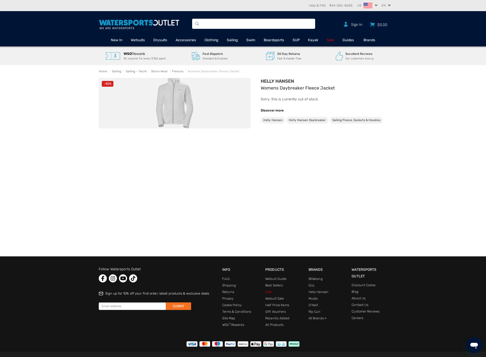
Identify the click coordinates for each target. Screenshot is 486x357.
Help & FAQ (317, 5)
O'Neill (313, 305)
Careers (357, 318)
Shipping (229, 285)
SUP (296, 40)
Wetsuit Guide (275, 279)
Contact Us (360, 305)
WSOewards (233, 325)
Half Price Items (277, 305)
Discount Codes (363, 285)
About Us (359, 298)
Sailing (232, 40)
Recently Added (277, 318)
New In (117, 40)
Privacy (228, 298)
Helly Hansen (277, 81)
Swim (250, 40)
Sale (330, 40)
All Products (274, 325)
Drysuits (160, 40)
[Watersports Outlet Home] (139, 23)
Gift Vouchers (275, 312)
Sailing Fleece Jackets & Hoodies (356, 120)
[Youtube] (123, 278)
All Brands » (318, 318)
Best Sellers (274, 285)
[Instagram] (113, 278)
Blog (355, 292)
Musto (313, 298)
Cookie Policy (232, 305)
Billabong (316, 279)
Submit (178, 306)
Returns (228, 292)
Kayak (313, 40)
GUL (312, 285)
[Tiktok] (133, 278)
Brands (369, 40)
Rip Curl (314, 312)
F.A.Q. (226, 279)
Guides (348, 40)
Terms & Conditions (236, 312)
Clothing (211, 40)
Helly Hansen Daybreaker (307, 120)
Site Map (228, 318)
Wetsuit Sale (274, 298)
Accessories (186, 40)
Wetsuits (138, 40)
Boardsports (274, 40)
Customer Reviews (365, 311)
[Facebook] (103, 278)
